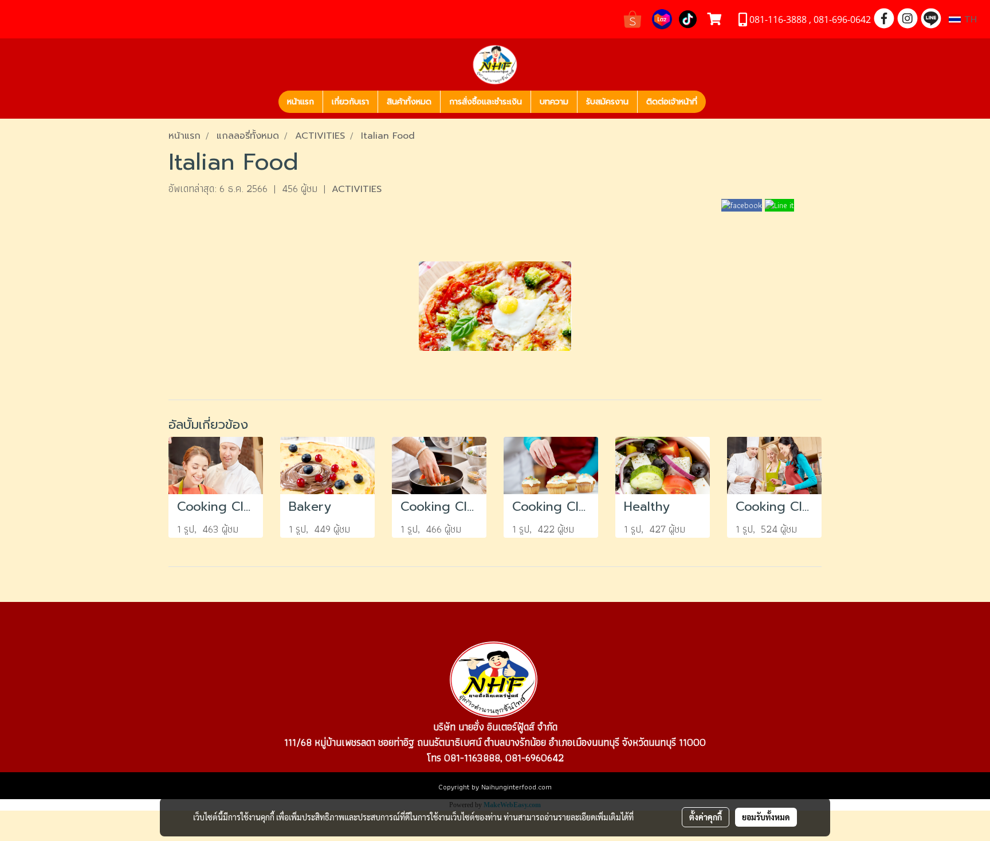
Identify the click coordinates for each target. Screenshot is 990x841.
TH (969, 19)
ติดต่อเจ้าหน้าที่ (671, 102)
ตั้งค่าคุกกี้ (705, 817)
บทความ (554, 102)
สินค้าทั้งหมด (409, 102)
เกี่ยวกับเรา (350, 102)
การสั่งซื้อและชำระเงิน (485, 102)
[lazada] (662, 18)
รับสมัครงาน (607, 102)
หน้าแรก (300, 102)
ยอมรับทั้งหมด (766, 817)
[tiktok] (688, 18)
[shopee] (632, 18)
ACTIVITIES (357, 189)
